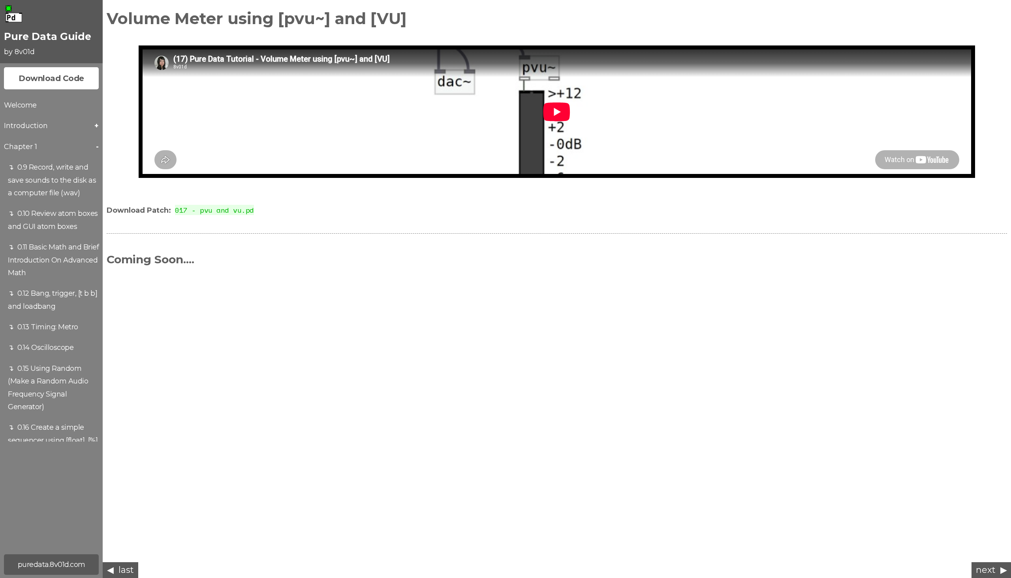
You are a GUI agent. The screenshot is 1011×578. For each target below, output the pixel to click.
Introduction (26, 125)
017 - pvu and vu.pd (214, 210)
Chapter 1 (20, 146)
